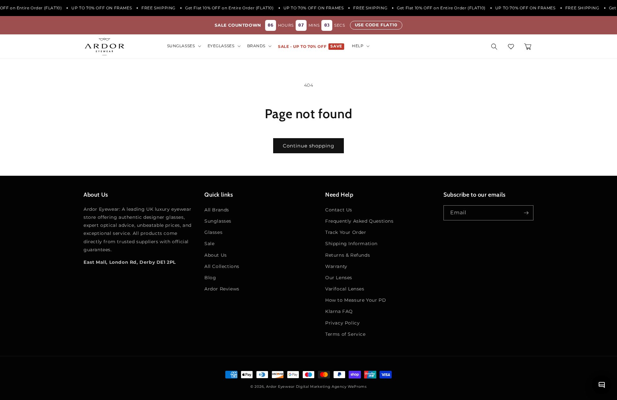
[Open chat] (601, 384)
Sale (209, 243)
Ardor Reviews (221, 289)
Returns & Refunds (347, 255)
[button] (183, 46)
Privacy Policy (342, 323)
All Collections (221, 266)
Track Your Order (345, 232)
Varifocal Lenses (344, 289)
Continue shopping (308, 146)
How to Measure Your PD (355, 300)
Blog (210, 277)
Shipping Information (351, 243)
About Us (215, 255)
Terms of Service (345, 334)
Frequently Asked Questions (359, 221)
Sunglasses (217, 221)
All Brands (216, 210)
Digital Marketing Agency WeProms (331, 386)
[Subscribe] (526, 212)
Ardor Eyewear (280, 386)
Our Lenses (338, 277)
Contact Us (338, 210)
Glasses (213, 232)
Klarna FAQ (339, 311)
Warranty (336, 266)
